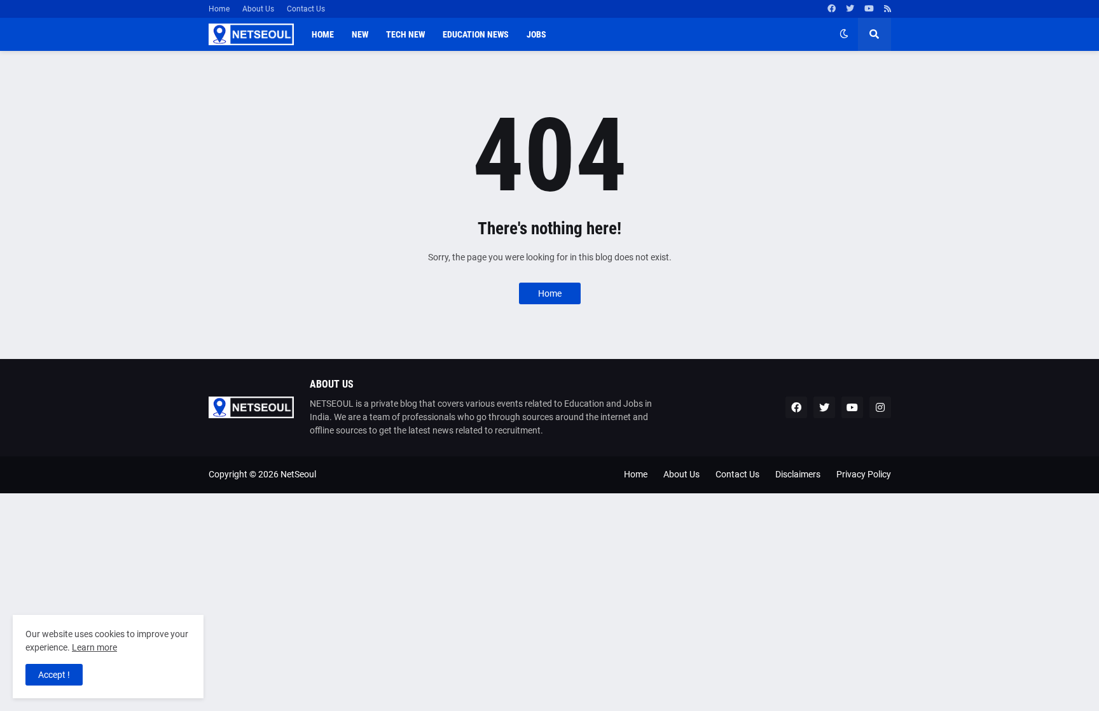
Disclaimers (797, 474)
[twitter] (850, 9)
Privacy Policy (863, 474)
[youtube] (869, 9)
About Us (258, 8)
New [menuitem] (360, 34)
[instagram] (880, 407)
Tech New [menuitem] (405, 34)
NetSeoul (298, 474)
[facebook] (831, 9)
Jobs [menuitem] (536, 34)
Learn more (94, 647)
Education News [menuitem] (476, 34)
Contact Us (306, 8)
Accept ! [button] (54, 675)
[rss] (887, 9)
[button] (844, 34)
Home (219, 8)
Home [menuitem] (323, 34)
